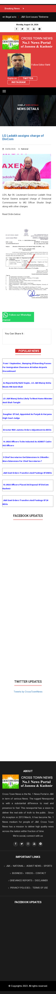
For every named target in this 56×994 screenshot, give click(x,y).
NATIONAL (18, 866)
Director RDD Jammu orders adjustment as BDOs (27, 430)
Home (20, 105)
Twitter (28, 78)
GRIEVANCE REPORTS (21, 880)
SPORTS (47, 866)
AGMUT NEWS (33, 866)
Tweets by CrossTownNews (28, 691)
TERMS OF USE (40, 887)
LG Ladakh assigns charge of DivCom (23, 137)
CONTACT (40, 873)
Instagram (19, 82)
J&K (7, 866)
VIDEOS (29, 873)
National (24, 149)
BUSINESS (17, 873)
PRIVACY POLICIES (20, 887)
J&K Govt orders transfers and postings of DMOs (27, 473)
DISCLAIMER (41, 880)
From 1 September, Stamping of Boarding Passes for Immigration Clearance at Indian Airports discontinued (26, 367)
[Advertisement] (28, 649)
